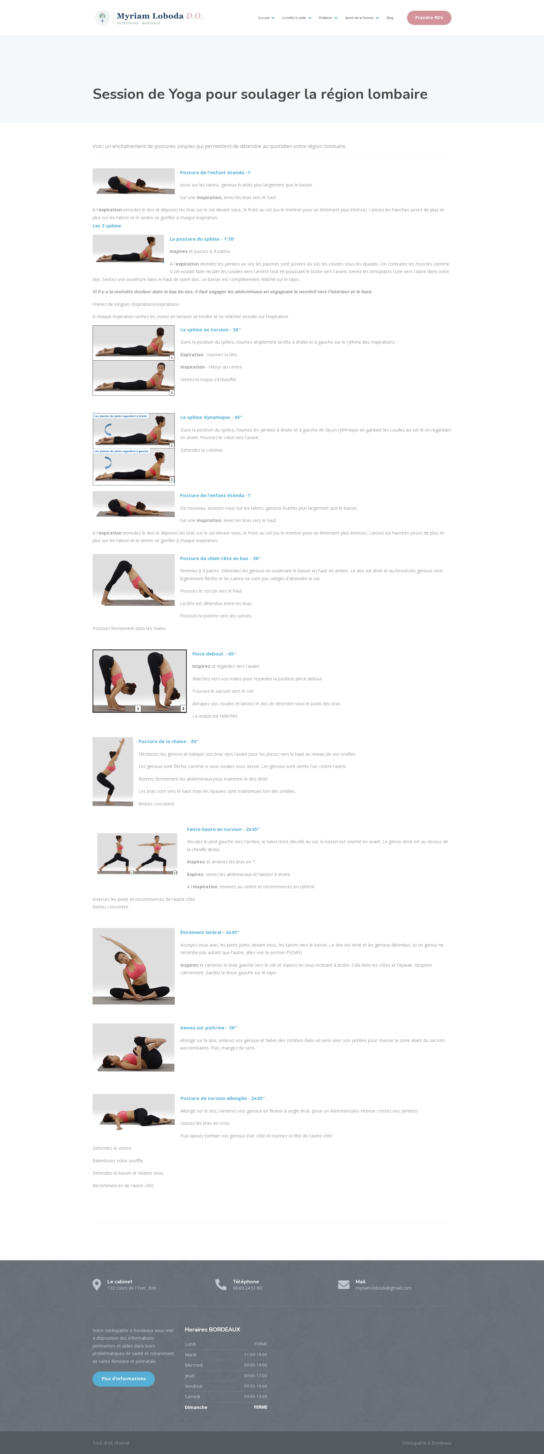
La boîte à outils (294, 18)
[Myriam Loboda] (148, 18)
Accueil (263, 18)
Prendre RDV (429, 17)
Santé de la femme (359, 18)
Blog (390, 18)
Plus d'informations (124, 1379)
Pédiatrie (325, 18)
